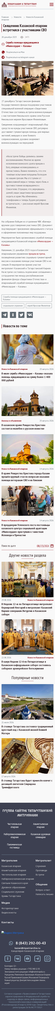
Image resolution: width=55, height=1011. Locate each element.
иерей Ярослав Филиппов (38, 305)
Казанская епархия (11, 866)
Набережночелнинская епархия (15, 835)
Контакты (8, 922)
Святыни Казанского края (15, 883)
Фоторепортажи (10, 908)
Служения (41, 866)
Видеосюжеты (9, 912)
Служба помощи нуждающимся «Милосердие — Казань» (22, 44)
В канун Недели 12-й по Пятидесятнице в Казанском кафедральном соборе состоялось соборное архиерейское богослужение (26, 665)
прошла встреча (37, 253)
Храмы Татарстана (11, 896)
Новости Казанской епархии (15, 369)
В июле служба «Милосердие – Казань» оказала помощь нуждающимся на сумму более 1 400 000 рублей (27, 377)
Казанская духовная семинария (40, 835)
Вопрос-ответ (43, 890)
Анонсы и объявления (11, 421)
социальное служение (13, 305)
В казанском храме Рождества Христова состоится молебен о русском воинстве (23, 426)
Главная (5, 17)
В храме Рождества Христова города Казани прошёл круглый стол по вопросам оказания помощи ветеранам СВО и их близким (26, 477)
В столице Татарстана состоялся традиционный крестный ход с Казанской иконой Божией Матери (27, 730)
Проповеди (41, 870)
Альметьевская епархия (40, 825)
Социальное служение (13, 891)
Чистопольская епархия (14, 825)
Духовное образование (14, 887)
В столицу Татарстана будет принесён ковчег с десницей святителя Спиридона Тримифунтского (27, 784)
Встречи (40, 874)
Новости (17, 17)
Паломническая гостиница (14, 846)
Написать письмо (44, 894)
